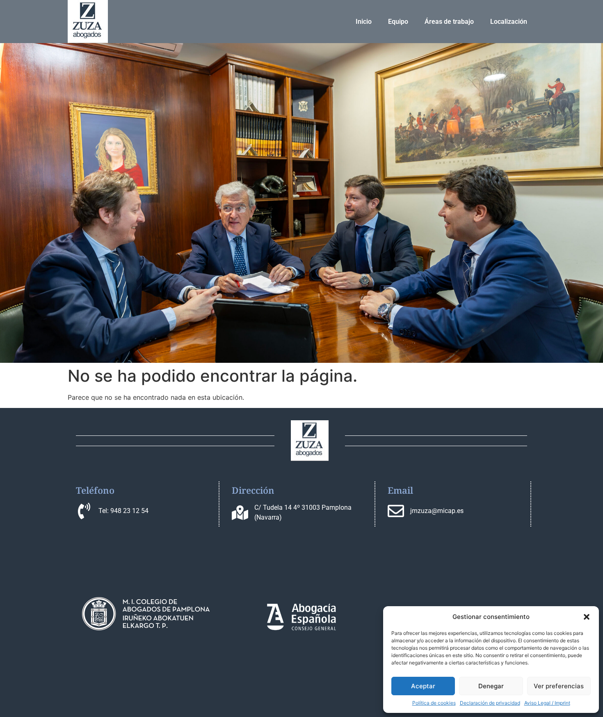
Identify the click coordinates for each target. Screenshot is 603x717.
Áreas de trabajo (449, 21)
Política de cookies (434, 703)
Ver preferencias (559, 686)
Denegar (491, 686)
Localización (508, 21)
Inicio (364, 21)
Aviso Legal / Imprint (547, 703)
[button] (586, 617)
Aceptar (423, 686)
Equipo (398, 21)
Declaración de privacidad (490, 703)
